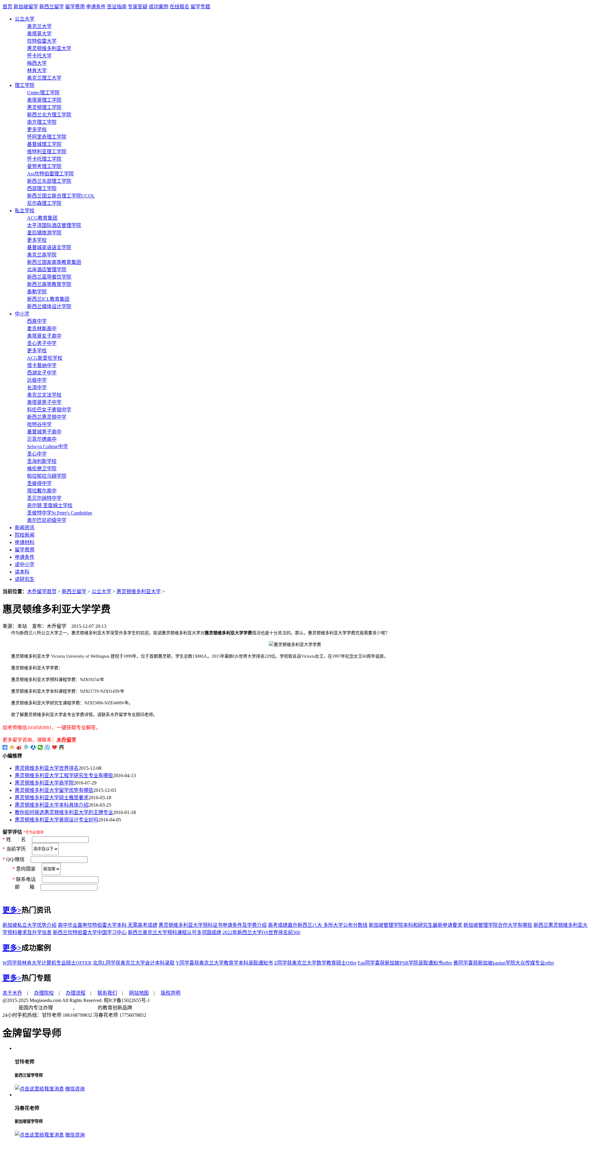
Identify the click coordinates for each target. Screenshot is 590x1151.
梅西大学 (37, 63)
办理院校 (44, 993)
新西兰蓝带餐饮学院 (49, 277)
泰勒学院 (37, 291)
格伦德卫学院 (42, 468)
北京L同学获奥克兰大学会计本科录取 (134, 962)
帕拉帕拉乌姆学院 (46, 476)
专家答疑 (138, 6)
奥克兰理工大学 (44, 77)
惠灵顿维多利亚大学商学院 (44, 782)
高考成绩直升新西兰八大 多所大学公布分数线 (318, 925)
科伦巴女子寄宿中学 (49, 409)
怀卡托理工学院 (44, 159)
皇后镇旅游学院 (44, 232)
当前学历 (16, 848)
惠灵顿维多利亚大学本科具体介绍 (51, 805)
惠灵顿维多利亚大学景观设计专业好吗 (56, 819)
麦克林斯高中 (42, 328)
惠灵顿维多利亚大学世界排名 (47, 768)
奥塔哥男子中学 (44, 402)
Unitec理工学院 (43, 92)
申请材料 (24, 542)
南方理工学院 (42, 122)
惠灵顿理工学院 (44, 107)
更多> (12, 910)
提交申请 (12, 894)
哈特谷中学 (39, 424)
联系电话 (26, 879)
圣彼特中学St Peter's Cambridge (59, 512)
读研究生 (24, 579)
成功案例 (158, 6)
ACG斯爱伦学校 (44, 358)
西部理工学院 (42, 188)
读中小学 (24, 564)
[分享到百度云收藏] (54, 747)
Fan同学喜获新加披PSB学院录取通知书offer (405, 962)
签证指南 (117, 6)
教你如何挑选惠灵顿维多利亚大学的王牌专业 (64, 812)
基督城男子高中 (44, 431)
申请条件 (96, 6)
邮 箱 (20, 887)
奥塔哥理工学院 (44, 100)
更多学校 (37, 129)
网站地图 (139, 993)
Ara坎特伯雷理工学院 (50, 173)
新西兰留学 (51, 6)
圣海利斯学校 (42, 461)
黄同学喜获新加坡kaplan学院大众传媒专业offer (503, 962)
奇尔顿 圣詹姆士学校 (50, 505)
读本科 (22, 571)
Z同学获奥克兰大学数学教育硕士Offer (315, 962)
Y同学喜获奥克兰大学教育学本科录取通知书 (224, 962)
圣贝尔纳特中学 (44, 498)
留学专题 (200, 6)
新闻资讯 (24, 527)
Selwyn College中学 (47, 446)
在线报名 (179, 6)
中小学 (22, 313)
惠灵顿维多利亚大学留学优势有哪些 (54, 790)
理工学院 (24, 85)
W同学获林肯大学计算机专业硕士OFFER (47, 962)
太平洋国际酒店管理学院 (54, 225)
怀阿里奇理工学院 (46, 136)
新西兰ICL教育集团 (48, 299)
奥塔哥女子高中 (44, 336)
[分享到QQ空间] (12, 747)
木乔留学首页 (42, 591)
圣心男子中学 (42, 343)
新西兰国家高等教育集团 (54, 262)
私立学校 (24, 210)
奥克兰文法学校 (44, 394)
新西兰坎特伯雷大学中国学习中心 (90, 932)
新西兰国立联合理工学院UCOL (61, 195)
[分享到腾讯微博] (26, 747)
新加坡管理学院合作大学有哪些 (497, 925)
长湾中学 (37, 387)
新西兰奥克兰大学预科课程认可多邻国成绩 (174, 932)
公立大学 (24, 19)
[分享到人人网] (33, 747)
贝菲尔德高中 (42, 439)
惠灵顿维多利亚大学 (49, 48)
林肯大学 (37, 70)
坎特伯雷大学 (42, 41)
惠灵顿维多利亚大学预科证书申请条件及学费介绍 (213, 925)
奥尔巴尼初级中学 (46, 520)
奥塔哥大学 (39, 33)
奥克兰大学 (39, 26)
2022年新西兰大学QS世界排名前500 (261, 932)
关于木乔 (12, 993)
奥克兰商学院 (42, 254)
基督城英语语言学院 (49, 247)
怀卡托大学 (39, 55)
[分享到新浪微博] (19, 747)
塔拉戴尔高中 (42, 490)
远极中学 (37, 380)
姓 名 (16, 839)
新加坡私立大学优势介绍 (29, 925)
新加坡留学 (26, 6)
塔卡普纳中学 (42, 365)
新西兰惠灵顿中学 (46, 417)
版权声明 (170, 993)
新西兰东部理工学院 (49, 181)
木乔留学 (66, 739)
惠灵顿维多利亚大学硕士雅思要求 (51, 797)
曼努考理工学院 (44, 166)
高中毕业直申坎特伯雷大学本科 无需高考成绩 (107, 925)
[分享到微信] (40, 747)
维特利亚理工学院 (46, 151)
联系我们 (107, 993)
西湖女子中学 (42, 372)
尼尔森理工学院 (44, 203)
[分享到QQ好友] (61, 747)
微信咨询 (75, 1088)
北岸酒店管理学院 (46, 269)
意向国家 (26, 868)
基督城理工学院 (44, 144)
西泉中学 (37, 321)
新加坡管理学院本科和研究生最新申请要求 (415, 925)
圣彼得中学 (39, 483)
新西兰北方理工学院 (49, 114)
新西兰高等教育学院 (49, 284)
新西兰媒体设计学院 (49, 306)
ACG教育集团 (42, 218)
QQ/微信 (16, 859)
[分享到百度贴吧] (47, 747)
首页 (7, 6)
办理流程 (75, 993)
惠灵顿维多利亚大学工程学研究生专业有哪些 (64, 775)
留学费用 (75, 6)
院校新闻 (24, 535)
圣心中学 (37, 453)
